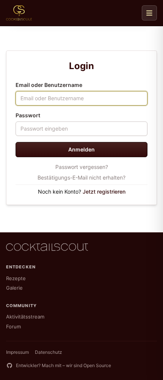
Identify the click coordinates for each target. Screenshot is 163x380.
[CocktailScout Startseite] (19, 12)
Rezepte (16, 278)
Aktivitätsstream (25, 317)
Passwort (28, 115)
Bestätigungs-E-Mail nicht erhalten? (81, 177)
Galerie (14, 288)
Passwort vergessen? (81, 167)
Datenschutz (48, 352)
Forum (13, 326)
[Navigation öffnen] (149, 12)
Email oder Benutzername (49, 85)
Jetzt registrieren (104, 191)
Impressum (17, 352)
